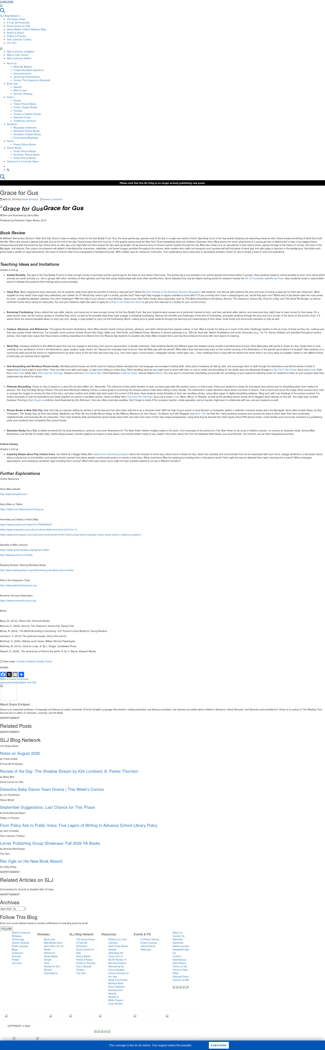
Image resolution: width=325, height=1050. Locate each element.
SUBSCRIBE (6, 1)
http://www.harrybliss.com (13, 494)
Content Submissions (179, 957)
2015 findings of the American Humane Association (173, 291)
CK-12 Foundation (254, 278)
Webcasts (145, 949)
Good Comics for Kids (18, 26)
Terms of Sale (180, 969)
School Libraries (20, 942)
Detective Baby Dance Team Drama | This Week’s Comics (52, 789)
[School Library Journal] (167, 1015)
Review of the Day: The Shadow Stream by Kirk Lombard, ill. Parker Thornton (69, 771)
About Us (177, 932)
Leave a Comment (52, 199)
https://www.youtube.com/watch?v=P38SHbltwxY (26, 524)
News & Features (21, 932)
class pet (4, 682)
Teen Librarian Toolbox (19, 39)
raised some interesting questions (111, 454)
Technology (18, 939)
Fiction (48, 661)
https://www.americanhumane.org (18, 600)
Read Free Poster (117, 980)
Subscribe (178, 942)
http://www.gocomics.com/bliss (16, 555)
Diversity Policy (181, 976)
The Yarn (12, 42)
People (15, 959)
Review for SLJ (52, 966)
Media (47, 949)
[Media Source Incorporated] (6, 1015)
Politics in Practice (16, 36)
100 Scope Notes (16, 19)
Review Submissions (51, 971)
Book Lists (49, 939)
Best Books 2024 (53, 942)
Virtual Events (147, 946)
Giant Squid (34, 400)
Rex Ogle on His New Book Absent (31, 861)
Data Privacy (179, 963)
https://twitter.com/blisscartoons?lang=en (22, 509)
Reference (49, 952)
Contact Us (179, 936)
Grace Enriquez (29, 199)
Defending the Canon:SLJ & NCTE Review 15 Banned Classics (117, 958)
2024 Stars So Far (54, 946)
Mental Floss (277, 278)
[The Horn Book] (70, 1015)
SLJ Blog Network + (10, 15)
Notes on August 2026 (20, 753)
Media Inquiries (181, 946)
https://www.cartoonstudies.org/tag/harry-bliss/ (24, 549)
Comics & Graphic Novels (30, 661)
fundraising (15, 682)
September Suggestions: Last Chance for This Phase (47, 807)
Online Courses (148, 942)
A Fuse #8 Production (18, 22)
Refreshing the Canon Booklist (116, 968)
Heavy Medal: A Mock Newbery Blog (26, 29)
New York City (28, 682)
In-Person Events (149, 939)
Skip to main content (18, 54)
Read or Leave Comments (14, 679)
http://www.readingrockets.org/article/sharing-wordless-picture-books (36, 570)
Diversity (16, 956)
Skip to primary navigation (21, 51)
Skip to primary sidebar (19, 58)
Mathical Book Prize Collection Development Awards (116, 988)
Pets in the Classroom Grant (126, 302)
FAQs (176, 973)
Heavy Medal (83, 956)
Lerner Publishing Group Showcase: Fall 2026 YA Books (50, 843)
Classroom (17, 952)
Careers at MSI (181, 980)
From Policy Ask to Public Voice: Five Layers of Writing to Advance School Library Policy (78, 825)
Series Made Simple (51, 957)
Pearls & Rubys (84, 959)
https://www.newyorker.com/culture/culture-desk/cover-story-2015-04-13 (38, 529)
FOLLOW (6, 928)
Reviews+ (17, 936)
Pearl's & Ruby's (15, 32)
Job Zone (17, 963)
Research (113, 996)
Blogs (15, 949)
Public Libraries (20, 946)
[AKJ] (50, 1015)
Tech (46, 963)
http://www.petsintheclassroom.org (18, 585)
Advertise (178, 939)
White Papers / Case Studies (116, 1001)
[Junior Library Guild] (100, 1015)
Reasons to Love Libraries (117, 941)
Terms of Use (180, 966)
